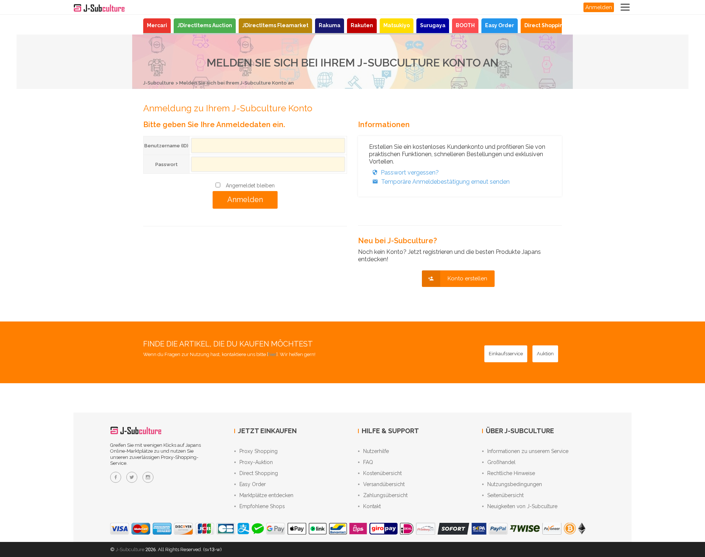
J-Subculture (158, 83)
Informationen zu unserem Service (527, 451)
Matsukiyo (396, 25)
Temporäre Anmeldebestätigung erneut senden (445, 181)
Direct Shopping (545, 25)
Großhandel (501, 462)
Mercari (157, 25)
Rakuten (362, 25)
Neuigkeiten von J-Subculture (522, 506)
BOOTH (465, 25)
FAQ (368, 462)
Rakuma (329, 25)
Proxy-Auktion (256, 462)
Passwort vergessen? (410, 172)
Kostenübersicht (382, 473)
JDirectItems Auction (204, 25)
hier (272, 354)
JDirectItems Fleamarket (275, 25)
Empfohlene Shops (262, 506)
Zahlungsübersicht (385, 495)
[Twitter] (131, 477)
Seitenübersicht (505, 495)
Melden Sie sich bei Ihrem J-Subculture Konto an (236, 83)
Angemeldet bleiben (250, 185)
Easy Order (499, 25)
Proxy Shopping (258, 451)
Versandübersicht (384, 484)
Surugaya (432, 25)
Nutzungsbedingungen (514, 484)
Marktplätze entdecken (266, 495)
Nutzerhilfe (376, 451)
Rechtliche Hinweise (511, 473)
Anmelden (598, 7)
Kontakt (372, 506)
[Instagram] (147, 477)
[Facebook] (115, 477)
